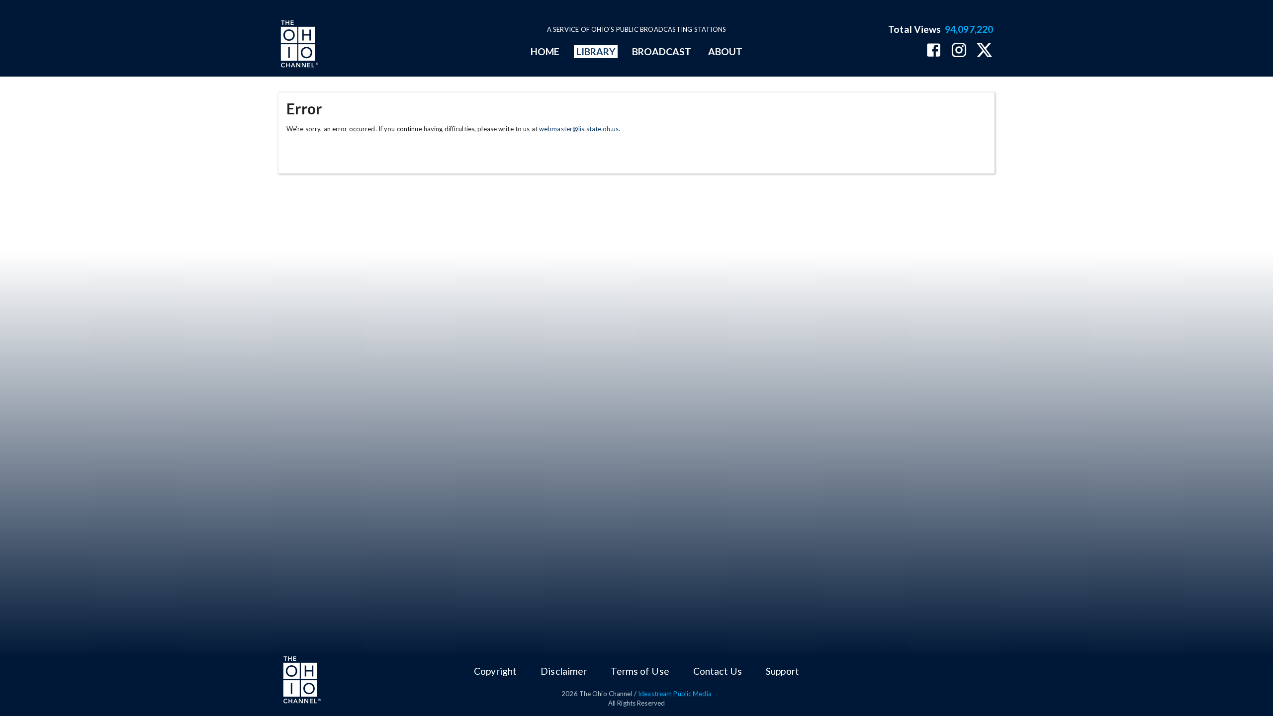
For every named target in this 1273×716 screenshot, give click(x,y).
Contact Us (717, 671)
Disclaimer (564, 671)
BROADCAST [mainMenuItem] (662, 51)
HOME (545, 51)
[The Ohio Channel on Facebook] (933, 51)
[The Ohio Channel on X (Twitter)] (984, 51)
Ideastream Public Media (675, 694)
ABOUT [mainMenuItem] (725, 51)
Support (782, 671)
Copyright (495, 671)
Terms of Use (640, 671)
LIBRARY (596, 51)
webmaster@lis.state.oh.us (579, 129)
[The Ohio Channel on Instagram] (959, 51)
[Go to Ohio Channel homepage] (298, 45)
